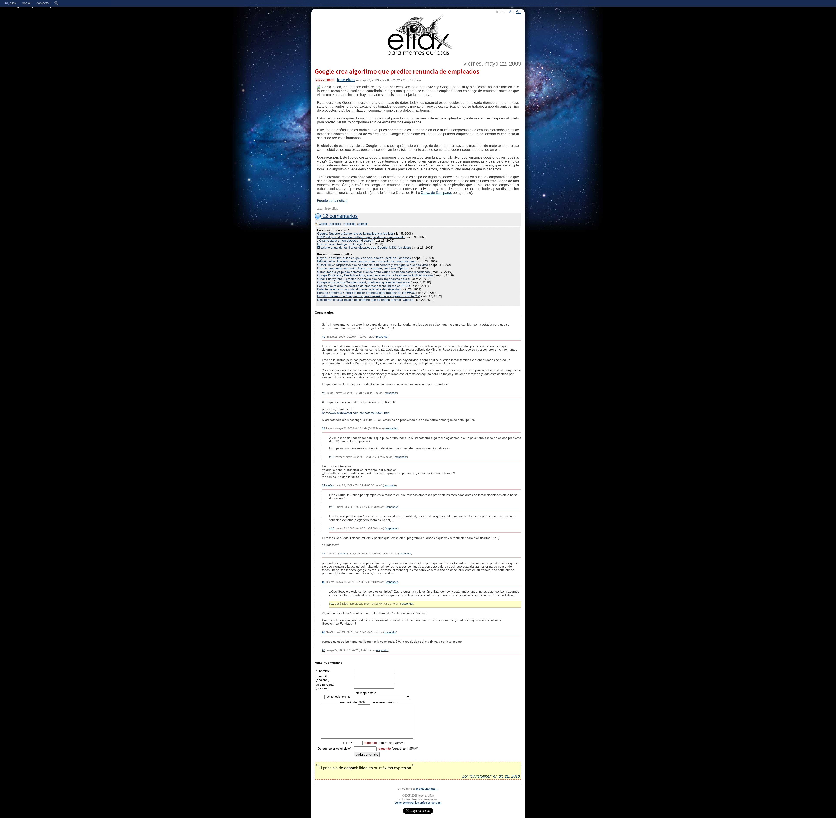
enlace (343, 553)
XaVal (329, 485)
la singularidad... (427, 788)
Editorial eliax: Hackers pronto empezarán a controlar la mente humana (366, 261)
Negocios (335, 223)
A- (510, 12)
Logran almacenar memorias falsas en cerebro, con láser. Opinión (362, 268)
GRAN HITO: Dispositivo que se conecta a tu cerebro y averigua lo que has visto (372, 265)
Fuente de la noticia (332, 200)
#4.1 (331, 507)
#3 (323, 428)
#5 (323, 553)
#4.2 (331, 528)
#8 (323, 650)
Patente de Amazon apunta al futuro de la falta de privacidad (359, 289)
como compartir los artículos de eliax (418, 802)
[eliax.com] (418, 34)
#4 (323, 485)
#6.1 (331, 603)
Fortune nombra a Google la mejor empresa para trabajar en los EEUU (366, 292)
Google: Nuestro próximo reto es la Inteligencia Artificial (355, 233)
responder (382, 336)
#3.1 (331, 457)
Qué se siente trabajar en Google (340, 244)
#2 (323, 393)
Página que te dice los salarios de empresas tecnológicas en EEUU (363, 285)
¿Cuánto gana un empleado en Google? (345, 240)
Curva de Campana (436, 193)
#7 (323, 632)
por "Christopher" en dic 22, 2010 (491, 776)
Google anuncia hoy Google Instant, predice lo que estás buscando (363, 282)
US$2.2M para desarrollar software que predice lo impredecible (361, 237)
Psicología (349, 223)
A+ (518, 11)
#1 (323, 336)
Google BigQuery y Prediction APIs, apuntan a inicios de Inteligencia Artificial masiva (375, 275)
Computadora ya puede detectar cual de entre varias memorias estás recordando (373, 272)
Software (362, 223)
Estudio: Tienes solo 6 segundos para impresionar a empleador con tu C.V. (368, 296)
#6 (323, 582)
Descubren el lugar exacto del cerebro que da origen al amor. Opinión (365, 299)
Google (323, 223)
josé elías (346, 80)
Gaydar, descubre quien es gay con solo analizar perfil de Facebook (364, 258)
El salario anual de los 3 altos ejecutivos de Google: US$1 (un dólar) (364, 247)
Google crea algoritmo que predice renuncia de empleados (397, 71)
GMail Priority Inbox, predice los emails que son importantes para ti (363, 279)
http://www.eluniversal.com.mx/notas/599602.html (356, 413)
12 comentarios (339, 216)
